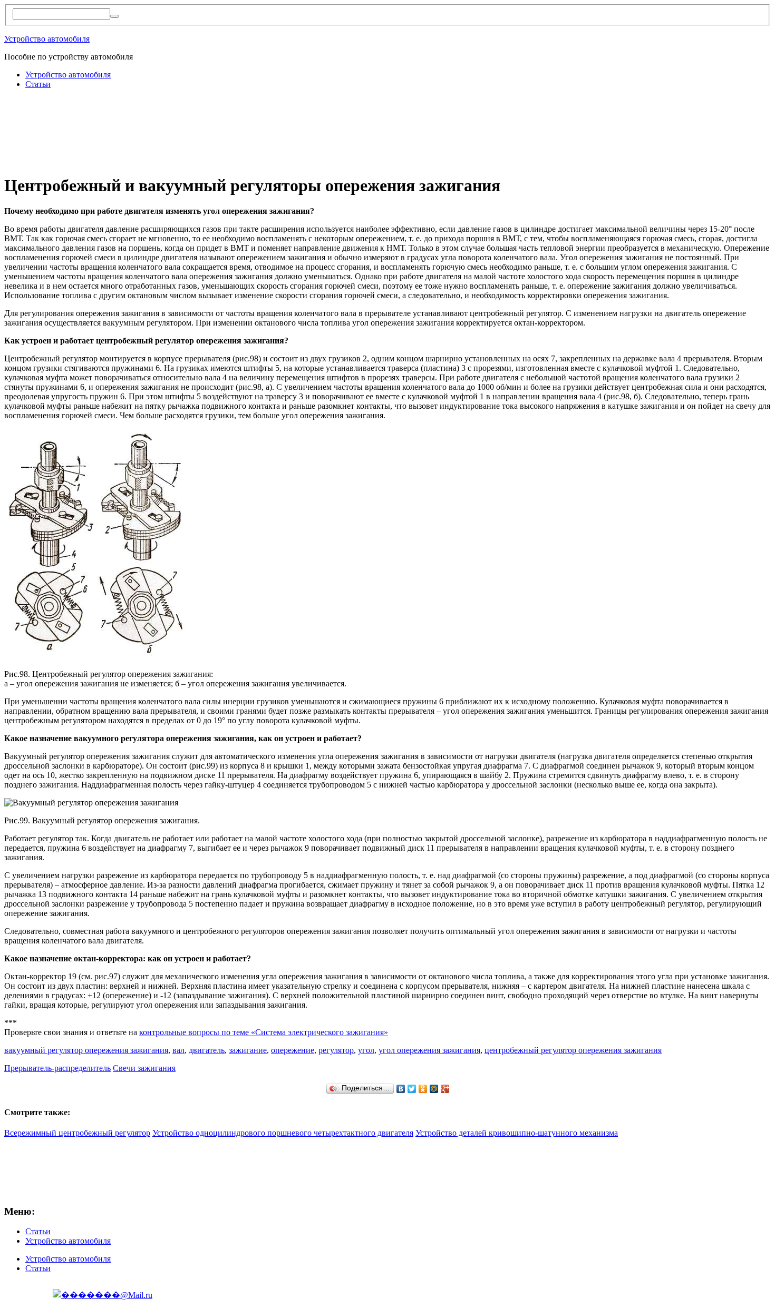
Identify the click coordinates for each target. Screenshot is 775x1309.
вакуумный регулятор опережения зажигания (86, 1050)
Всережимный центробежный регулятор (77, 1132)
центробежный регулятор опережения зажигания (573, 1050)
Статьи (38, 84)
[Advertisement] (196, 121)
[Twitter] (412, 1089)
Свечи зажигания (144, 1068)
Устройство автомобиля (47, 38)
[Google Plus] (445, 1089)
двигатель (207, 1050)
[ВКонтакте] (400, 1089)
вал (178, 1050)
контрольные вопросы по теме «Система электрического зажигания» (263, 1032)
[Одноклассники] (423, 1089)
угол (366, 1050)
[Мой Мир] (434, 1089)
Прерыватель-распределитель (57, 1068)
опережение (292, 1050)
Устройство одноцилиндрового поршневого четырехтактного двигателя (282, 1132)
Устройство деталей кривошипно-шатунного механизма (516, 1132)
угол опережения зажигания (429, 1050)
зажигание (248, 1050)
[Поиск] (114, 16)
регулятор (336, 1050)
